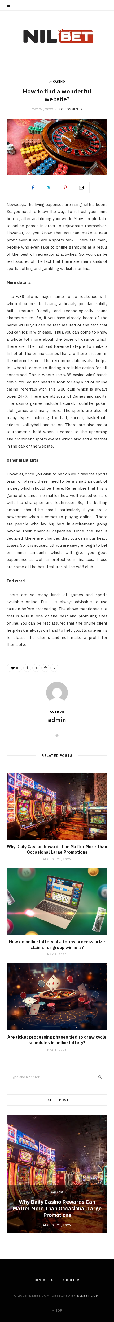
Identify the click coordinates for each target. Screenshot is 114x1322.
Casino (59, 81)
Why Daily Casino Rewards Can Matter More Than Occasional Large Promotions (57, 849)
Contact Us (44, 1280)
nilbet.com (88, 1295)
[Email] (81, 187)
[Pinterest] (65, 187)
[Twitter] (49, 187)
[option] (57, 1174)
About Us (71, 1280)
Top (58, 1311)
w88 (20, 296)
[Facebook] (33, 187)
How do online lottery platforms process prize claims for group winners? (57, 944)
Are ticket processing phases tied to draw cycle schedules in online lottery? (57, 1039)
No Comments (70, 109)
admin (57, 720)
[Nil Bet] (57, 36)
